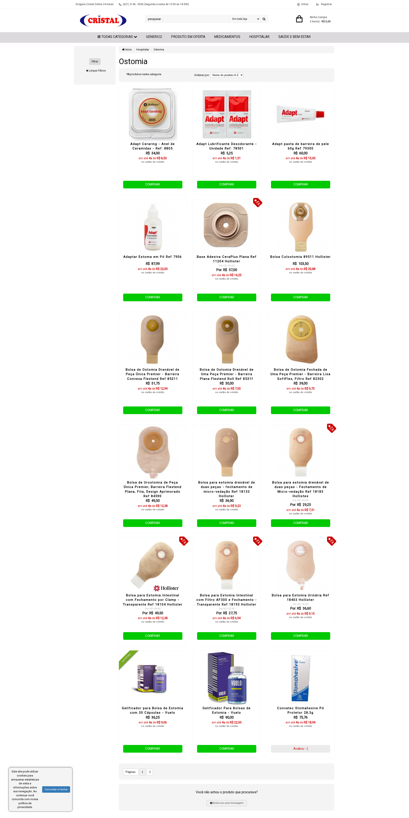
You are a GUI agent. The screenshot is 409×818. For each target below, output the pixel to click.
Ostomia (159, 49)
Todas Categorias (117, 37)
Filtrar (95, 61)
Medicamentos (227, 37)
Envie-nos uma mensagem (227, 803)
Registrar (326, 4)
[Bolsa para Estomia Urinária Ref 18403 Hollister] (300, 565)
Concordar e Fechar (56, 789)
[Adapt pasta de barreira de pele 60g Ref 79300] (300, 114)
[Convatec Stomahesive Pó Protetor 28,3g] (300, 678)
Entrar (305, 4)
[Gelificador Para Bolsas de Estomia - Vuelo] (226, 678)
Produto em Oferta (188, 37)
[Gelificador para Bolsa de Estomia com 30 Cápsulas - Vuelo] (152, 678)
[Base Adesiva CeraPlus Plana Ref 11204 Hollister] (226, 227)
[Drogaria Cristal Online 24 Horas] (102, 20)
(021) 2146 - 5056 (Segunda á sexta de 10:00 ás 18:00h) (156, 4)
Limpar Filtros (97, 70)
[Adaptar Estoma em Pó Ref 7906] (152, 227)
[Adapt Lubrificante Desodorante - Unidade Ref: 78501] (226, 114)
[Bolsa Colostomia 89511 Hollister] (300, 227)
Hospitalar (259, 37)
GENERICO (154, 37)
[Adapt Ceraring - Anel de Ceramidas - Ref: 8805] (152, 114)
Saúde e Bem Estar (294, 37)
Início (128, 49)
